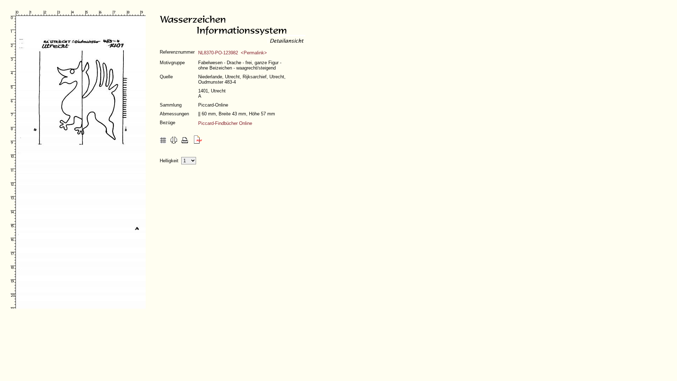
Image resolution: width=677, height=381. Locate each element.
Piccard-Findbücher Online (225, 123)
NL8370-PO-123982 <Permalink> (232, 52)
